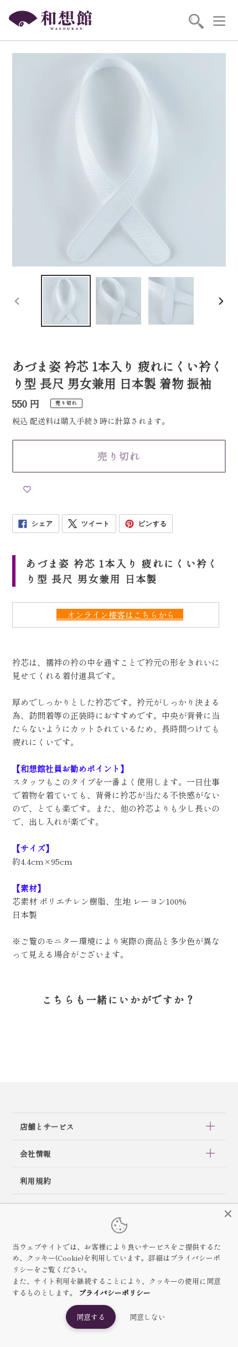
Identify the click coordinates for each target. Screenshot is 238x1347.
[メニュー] (219, 20)
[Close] (228, 1213)
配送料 (41, 420)
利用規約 (35, 1180)
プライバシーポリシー (115, 1292)
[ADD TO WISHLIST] (27, 489)
